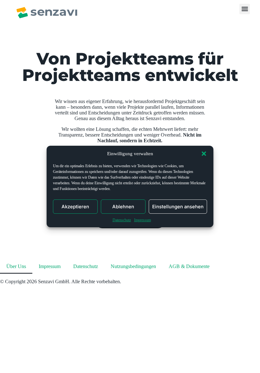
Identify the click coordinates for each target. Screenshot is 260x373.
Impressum (142, 220)
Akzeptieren (75, 207)
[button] (204, 153)
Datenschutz (122, 220)
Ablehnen (123, 207)
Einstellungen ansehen (178, 207)
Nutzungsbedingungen (133, 266)
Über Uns (16, 266)
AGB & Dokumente (189, 266)
